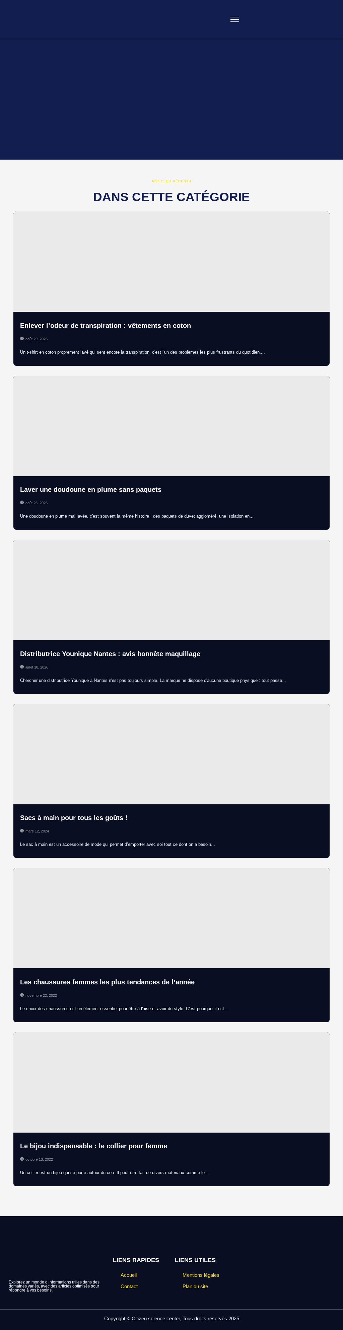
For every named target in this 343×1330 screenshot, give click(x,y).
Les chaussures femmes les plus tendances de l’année (107, 982)
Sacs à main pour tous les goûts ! (74, 817)
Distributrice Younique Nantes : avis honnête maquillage (110, 653)
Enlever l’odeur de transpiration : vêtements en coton (105, 325)
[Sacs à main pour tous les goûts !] (171, 754)
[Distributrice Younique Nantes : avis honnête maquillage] (171, 590)
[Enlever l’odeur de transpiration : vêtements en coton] (171, 261)
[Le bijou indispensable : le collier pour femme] (171, 1082)
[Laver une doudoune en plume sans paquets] (171, 426)
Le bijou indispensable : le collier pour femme (93, 1146)
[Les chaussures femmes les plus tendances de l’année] (171, 918)
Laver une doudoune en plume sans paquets (90, 489)
